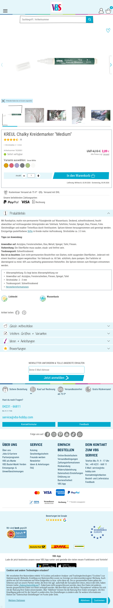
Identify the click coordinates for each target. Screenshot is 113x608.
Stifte (30, 231)
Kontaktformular (29, 424)
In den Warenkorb (78, 176)
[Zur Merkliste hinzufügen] (108, 30)
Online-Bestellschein (67, 455)
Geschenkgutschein (39, 453)
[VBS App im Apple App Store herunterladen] (67, 566)
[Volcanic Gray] (22, 165)
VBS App (62, 483)
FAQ (32, 467)
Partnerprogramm (10, 457)
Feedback (84, 424)
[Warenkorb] (108, 10)
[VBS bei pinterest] (60, 434)
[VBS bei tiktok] (73, 434)
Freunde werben (37, 457)
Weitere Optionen (16, 600)
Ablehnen (85, 600)
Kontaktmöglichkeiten (95, 475)
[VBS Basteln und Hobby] (56, 7)
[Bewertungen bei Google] (56, 518)
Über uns (6, 450)
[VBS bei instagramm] (54, 434)
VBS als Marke (9, 460)
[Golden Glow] (6, 165)
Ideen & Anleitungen (39, 464)
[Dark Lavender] (17, 165)
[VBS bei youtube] (67, 434)
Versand (106, 154)
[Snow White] (33, 165)
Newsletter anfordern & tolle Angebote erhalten (56, 363)
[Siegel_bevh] (17, 533)
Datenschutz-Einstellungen (70, 473)
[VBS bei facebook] (47, 434)
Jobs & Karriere (9, 453)
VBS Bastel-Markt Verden (14, 464)
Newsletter (35, 460)
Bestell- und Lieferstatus (97, 478)
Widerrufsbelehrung (67, 469)
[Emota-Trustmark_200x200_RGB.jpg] (98, 532)
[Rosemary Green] (27, 165)
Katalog (33, 450)
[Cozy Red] (11, 165)
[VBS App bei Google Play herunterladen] (46, 566)
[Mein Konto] (101, 10)
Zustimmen (99, 600)
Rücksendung (64, 466)
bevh (17, 528)
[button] (4, 65)
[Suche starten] (89, 19)
